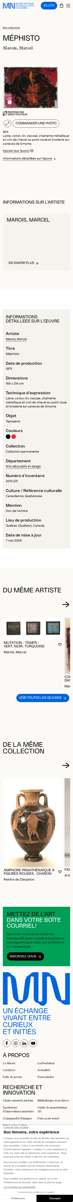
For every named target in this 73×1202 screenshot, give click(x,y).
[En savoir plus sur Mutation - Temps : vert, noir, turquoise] (33, 628)
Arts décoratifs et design (23, 466)
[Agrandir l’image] (7, 123)
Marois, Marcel (16, 339)
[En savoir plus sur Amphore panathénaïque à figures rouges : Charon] (33, 822)
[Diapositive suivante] (66, 605)
